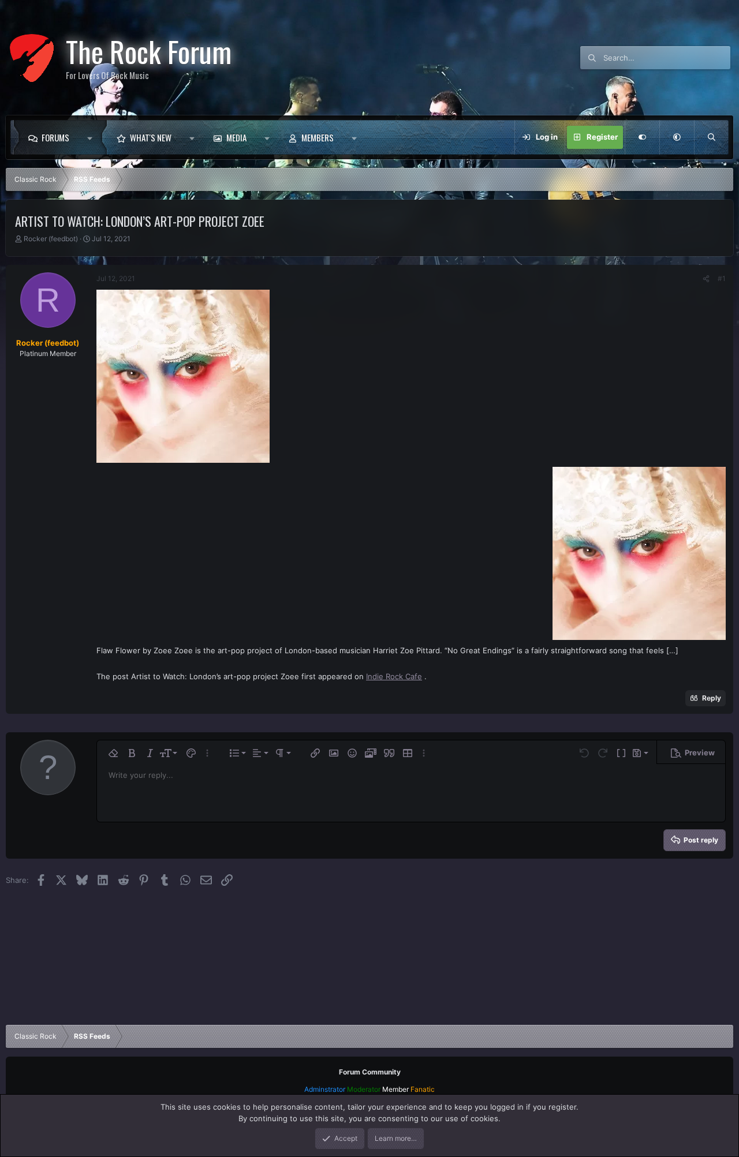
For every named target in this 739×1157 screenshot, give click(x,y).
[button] (92, 137)
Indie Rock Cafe (394, 676)
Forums (55, 137)
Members (317, 137)
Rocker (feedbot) (51, 238)
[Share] (706, 279)
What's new (150, 137)
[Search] (711, 137)
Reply (711, 698)
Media (236, 137)
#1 (722, 278)
